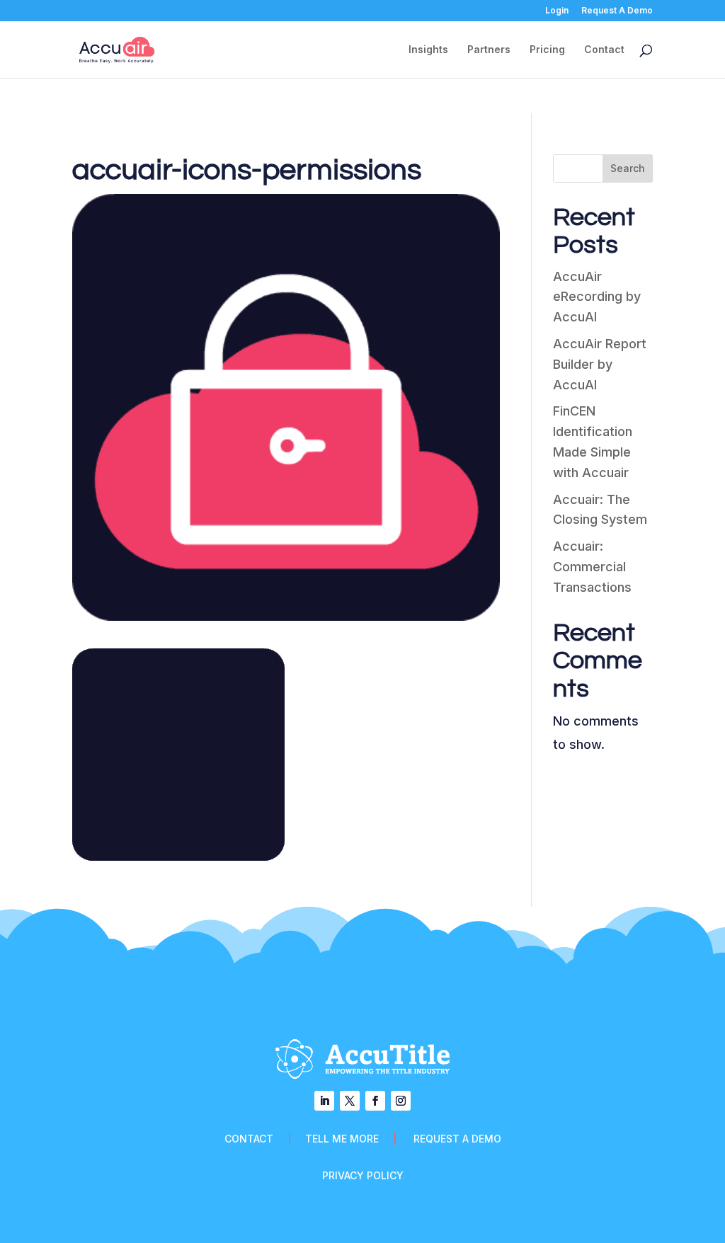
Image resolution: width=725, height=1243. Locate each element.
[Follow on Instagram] (401, 1101)
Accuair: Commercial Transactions (592, 567)
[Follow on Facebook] (375, 1101)
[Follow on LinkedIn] (324, 1101)
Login (557, 11)
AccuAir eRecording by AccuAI (597, 297)
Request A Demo (617, 11)
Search (627, 168)
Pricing (547, 50)
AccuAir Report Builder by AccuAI (599, 364)
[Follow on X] (350, 1101)
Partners (488, 50)
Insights (428, 50)
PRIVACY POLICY (363, 1175)
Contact (604, 50)
